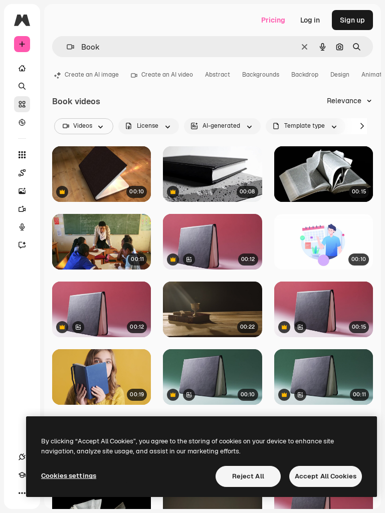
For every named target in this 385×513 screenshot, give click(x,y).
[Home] (22, 68)
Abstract (217, 75)
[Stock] (22, 104)
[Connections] (22, 457)
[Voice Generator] (22, 227)
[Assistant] (22, 245)
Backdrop (304, 75)
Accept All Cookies (325, 476)
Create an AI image (92, 75)
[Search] (22, 86)
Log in (310, 20)
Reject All (248, 476)
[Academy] (22, 475)
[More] (22, 493)
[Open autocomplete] (66, 47)
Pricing (273, 20)
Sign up (352, 20)
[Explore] (22, 122)
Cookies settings (68, 475)
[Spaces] (22, 173)
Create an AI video (167, 75)
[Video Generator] (22, 209)
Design (339, 75)
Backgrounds (260, 75)
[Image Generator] (22, 191)
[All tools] (22, 155)
